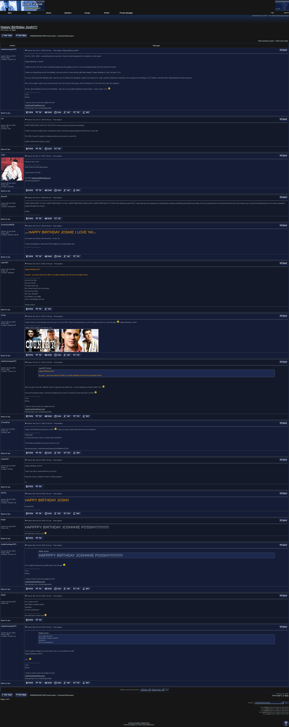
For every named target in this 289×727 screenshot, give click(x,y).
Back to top (5, 113)
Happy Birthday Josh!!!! (19, 27)
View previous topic (266, 41)
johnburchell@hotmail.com (41, 178)
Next (14, 30)
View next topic (282, 41)
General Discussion (66, 36)
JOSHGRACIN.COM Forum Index (43, 36)
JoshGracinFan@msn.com (35, 105)
